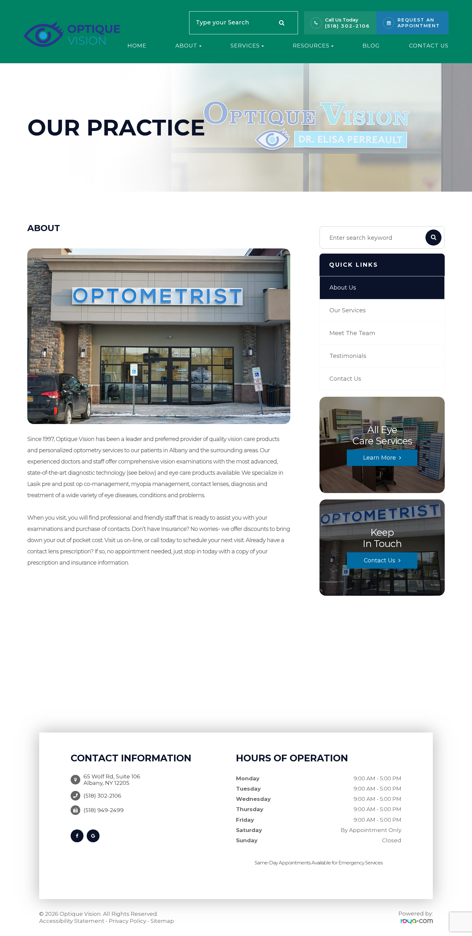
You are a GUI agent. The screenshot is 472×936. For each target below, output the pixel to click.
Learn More (379, 457)
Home (136, 45)
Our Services (347, 310)
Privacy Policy (127, 921)
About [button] (186, 45)
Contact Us (429, 45)
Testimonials (347, 356)
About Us (342, 287)
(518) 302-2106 (347, 26)
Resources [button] (311, 45)
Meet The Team (352, 333)
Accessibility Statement (71, 921)
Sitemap (162, 921)
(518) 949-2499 (103, 810)
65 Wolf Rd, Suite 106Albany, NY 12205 (111, 779)
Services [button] (245, 45)
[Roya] (417, 921)
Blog (371, 45)
